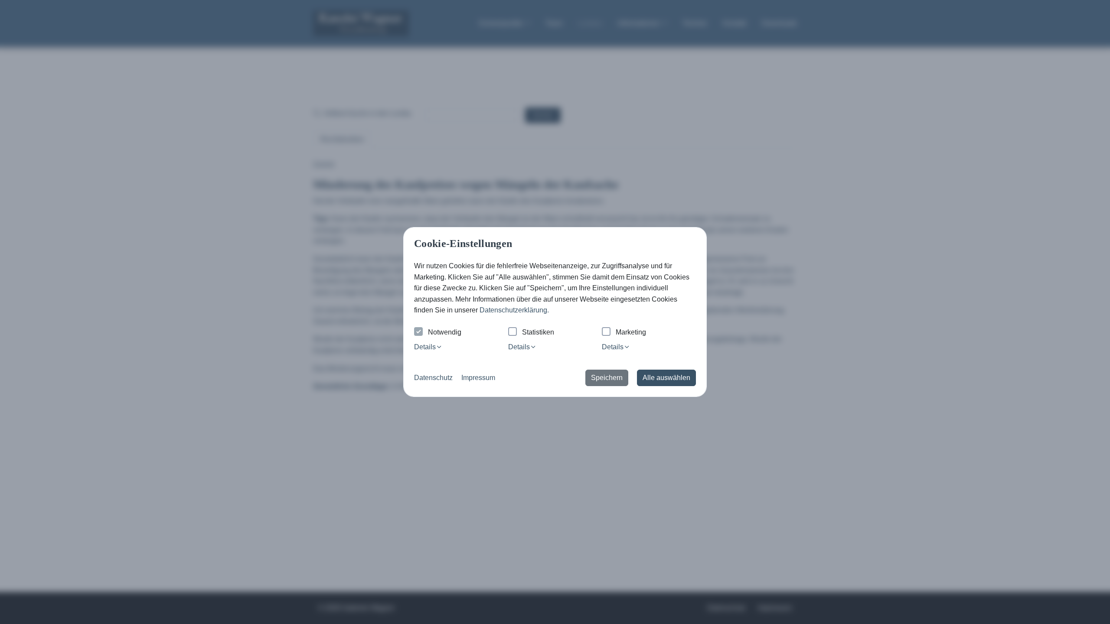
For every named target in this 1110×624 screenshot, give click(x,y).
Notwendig (444, 332)
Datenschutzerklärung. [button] (514, 310)
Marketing (631, 332)
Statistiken (538, 332)
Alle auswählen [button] (666, 377)
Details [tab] (425, 347)
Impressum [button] (478, 377)
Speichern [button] (607, 377)
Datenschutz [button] (433, 377)
